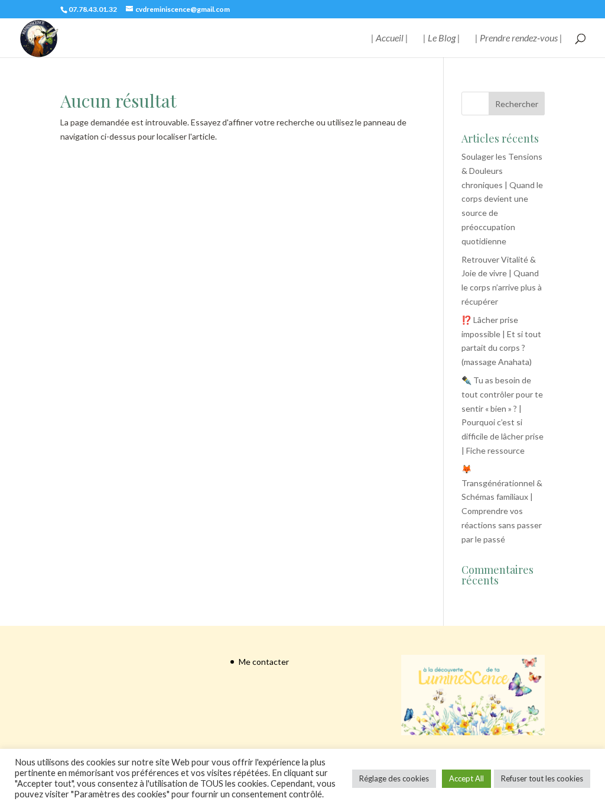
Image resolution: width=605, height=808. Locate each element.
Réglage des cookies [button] (394, 778)
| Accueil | (389, 38)
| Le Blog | (441, 38)
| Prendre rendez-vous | (518, 38)
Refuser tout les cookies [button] (542, 778)
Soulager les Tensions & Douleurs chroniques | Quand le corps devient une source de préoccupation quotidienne (502, 198)
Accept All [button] (466, 778)
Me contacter (264, 662)
